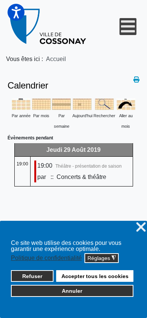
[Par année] (21, 103)
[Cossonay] (49, 27)
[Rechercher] (104, 103)
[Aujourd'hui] (82, 103)
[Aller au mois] (125, 103)
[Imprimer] (136, 79)
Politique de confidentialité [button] (46, 258)
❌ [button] (141, 227)
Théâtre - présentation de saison (88, 166)
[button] (16, 12)
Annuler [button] (72, 291)
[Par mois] (41, 103)
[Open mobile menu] (127, 26)
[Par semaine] (61, 103)
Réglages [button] (101, 258)
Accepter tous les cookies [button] (95, 276)
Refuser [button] (32, 276)
